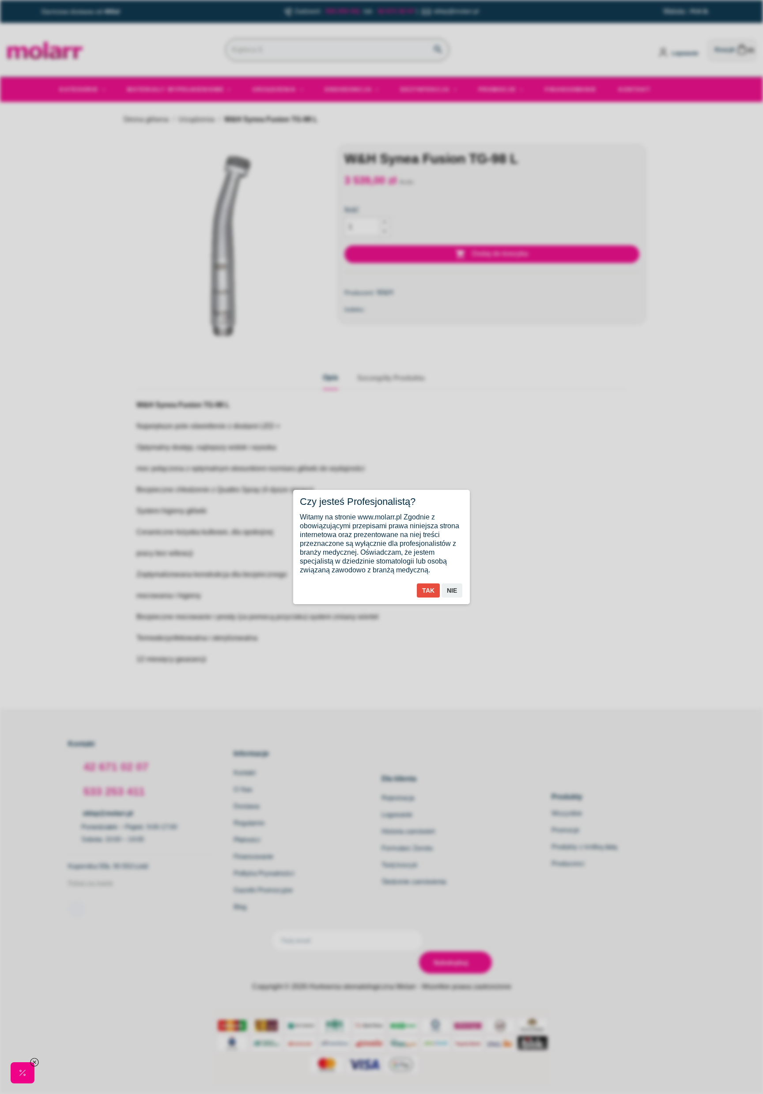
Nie (452, 590)
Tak (428, 590)
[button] (22, 1072)
